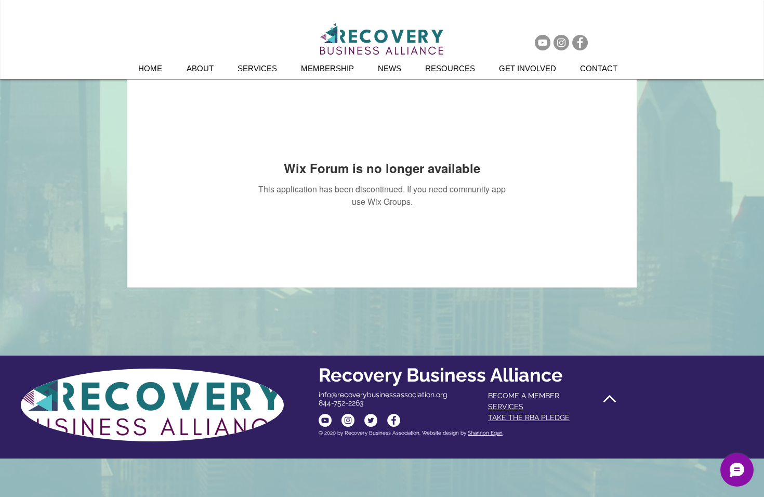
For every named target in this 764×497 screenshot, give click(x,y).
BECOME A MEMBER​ (523, 395)
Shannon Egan (485, 433)
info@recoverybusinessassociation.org (383, 394)
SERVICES (505, 406)
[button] (261, 68)
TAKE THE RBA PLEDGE (529, 417)
